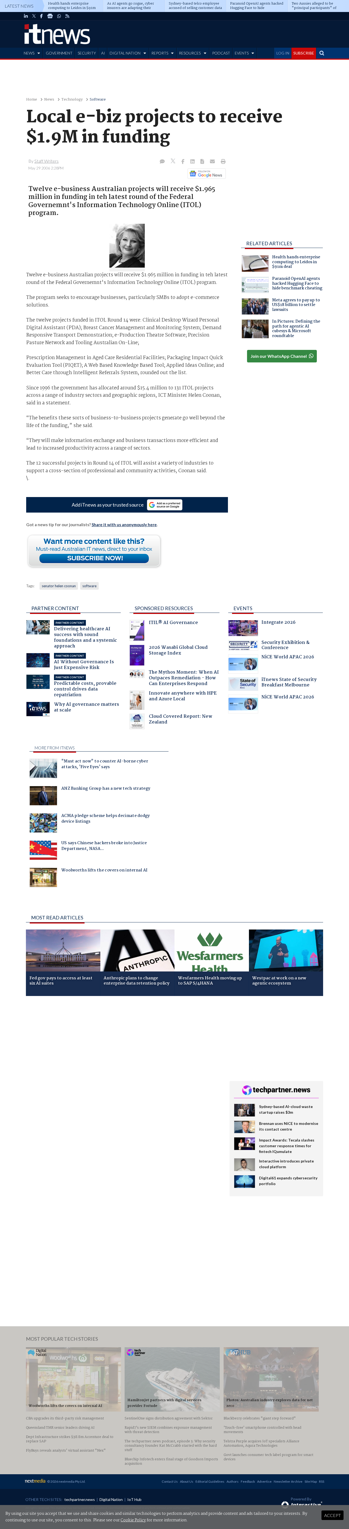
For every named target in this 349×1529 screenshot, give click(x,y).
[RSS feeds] (67, 16)
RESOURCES (190, 53)
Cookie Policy (133, 1520)
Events (242, 608)
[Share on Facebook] (183, 162)
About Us (186, 1481)
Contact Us (170, 1481)
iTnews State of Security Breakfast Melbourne (289, 683)
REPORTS (159, 53)
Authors (233, 1481)
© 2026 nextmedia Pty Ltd (66, 1481)
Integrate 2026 (278, 623)
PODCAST (221, 53)
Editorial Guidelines (209, 1481)
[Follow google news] (205, 173)
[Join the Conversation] (162, 162)
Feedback (248, 1481)
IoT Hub (134, 1499)
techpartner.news (79, 1499)
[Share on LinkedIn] (193, 162)
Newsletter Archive (288, 1481)
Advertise (264, 1481)
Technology (72, 99)
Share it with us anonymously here (124, 524)
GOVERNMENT (59, 53)
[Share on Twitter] (173, 162)
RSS (321, 1481)
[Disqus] (123, 1073)
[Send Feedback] (202, 162)
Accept (332, 1515)
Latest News (19, 5)
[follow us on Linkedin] (26, 16)
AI (103, 53)
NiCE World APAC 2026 (287, 658)
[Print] (222, 162)
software (89, 586)
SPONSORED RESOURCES (164, 608)
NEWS (29, 53)
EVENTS (242, 53)
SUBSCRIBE (303, 53)
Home (31, 99)
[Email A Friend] (212, 162)
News (49, 99)
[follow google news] (50, 16)
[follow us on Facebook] (41, 16)
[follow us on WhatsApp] (59, 16)
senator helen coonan (59, 586)
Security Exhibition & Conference (285, 646)
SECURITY (87, 53)
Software (98, 99)
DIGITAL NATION (125, 53)
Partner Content (55, 608)
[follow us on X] (34, 16)
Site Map (311, 1481)
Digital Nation (111, 1499)
